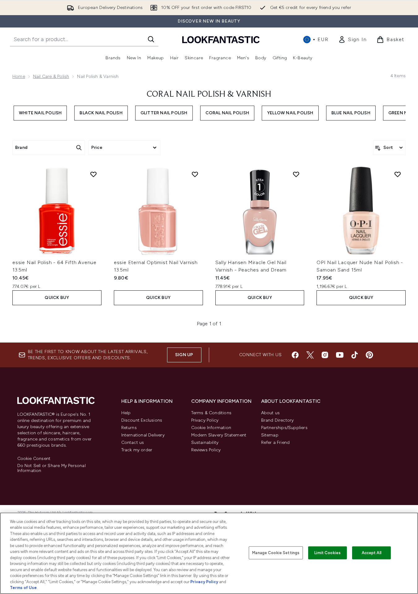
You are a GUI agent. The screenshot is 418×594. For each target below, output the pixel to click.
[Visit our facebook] (295, 355)
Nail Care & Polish (51, 76)
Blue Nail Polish (350, 113)
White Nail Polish (40, 113)
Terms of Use (23, 587)
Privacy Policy (205, 420)
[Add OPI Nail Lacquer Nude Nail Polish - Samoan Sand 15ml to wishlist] (397, 174)
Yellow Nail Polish (290, 113)
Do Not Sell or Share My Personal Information (51, 468)
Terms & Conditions (211, 412)
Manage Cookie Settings (275, 552)
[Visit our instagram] (324, 355)
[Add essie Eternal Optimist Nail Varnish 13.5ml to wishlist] (194, 174)
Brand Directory (277, 420)
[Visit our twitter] (310, 355)
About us (270, 412)
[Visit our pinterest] (369, 355)
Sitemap (269, 435)
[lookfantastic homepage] (221, 39)
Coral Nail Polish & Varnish (209, 94)
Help (126, 412)
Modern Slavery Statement (219, 435)
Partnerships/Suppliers (284, 427)
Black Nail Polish (101, 113)
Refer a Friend (275, 442)
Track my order (137, 450)
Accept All (371, 552)
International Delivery (143, 435)
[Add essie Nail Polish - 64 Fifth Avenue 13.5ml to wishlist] (93, 174)
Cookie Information (211, 427)
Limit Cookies (327, 552)
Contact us (132, 442)
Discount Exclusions (141, 420)
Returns (129, 427)
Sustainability (205, 442)
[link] (352, 39)
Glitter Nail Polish (163, 113)
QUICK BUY (57, 297)
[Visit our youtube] (339, 355)
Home (18, 76)
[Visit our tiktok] (354, 355)
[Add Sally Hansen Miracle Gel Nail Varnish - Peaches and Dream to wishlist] (296, 174)
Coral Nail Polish (227, 113)
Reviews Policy (206, 450)
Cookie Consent (34, 458)
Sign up (184, 354)
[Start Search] (151, 39)
